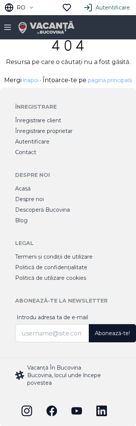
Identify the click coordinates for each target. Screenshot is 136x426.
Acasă (23, 188)
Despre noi (29, 199)
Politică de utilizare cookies (50, 278)
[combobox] (19, 7)
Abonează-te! (112, 333)
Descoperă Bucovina (42, 209)
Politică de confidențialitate (51, 267)
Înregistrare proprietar (44, 131)
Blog (21, 220)
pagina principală (110, 80)
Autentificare (113, 7)
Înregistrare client (38, 120)
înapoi (31, 80)
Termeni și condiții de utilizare (54, 256)
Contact (25, 152)
